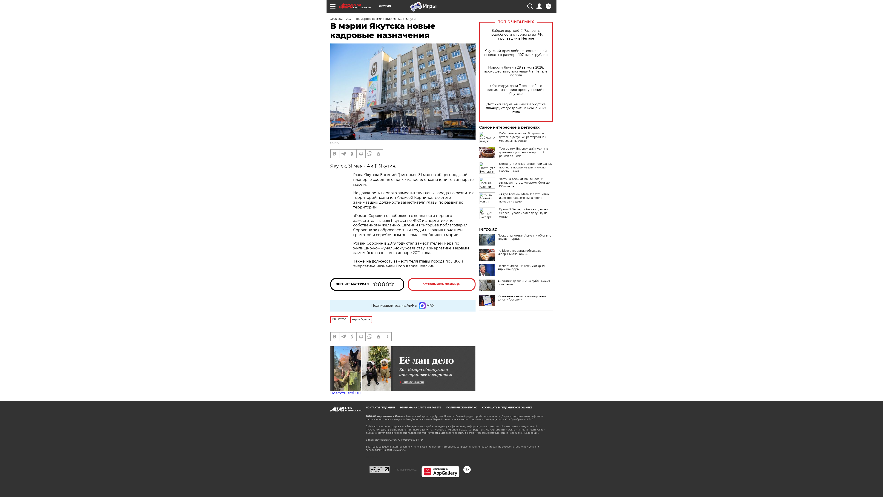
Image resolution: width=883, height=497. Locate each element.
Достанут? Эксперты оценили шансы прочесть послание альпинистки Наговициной (525, 167)
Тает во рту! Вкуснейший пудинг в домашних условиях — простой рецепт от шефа (523, 152)
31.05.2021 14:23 (340, 18)
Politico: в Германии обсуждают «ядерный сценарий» (520, 252)
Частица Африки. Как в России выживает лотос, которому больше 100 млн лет (524, 182)
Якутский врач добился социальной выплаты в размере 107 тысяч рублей (516, 53)
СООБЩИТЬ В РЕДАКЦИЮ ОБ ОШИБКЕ (507, 407)
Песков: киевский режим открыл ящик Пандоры (521, 267)
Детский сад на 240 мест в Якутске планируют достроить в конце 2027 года (516, 108)
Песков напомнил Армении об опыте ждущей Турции (524, 237)
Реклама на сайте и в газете (420, 407)
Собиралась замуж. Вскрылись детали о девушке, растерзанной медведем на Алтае (522, 137)
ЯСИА (334, 142)
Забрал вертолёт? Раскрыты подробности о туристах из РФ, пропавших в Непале (516, 34)
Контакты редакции (380, 407)
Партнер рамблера (405, 469)
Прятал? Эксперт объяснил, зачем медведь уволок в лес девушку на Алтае (523, 213)
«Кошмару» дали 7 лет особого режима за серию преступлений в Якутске (516, 90)
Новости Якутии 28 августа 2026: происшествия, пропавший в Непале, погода (516, 71)
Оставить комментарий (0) (442, 284)
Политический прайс (461, 407)
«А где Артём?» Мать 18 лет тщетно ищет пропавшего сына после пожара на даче (524, 197)
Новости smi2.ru (345, 393)
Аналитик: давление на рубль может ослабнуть (524, 283)
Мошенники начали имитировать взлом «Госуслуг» (522, 298)
